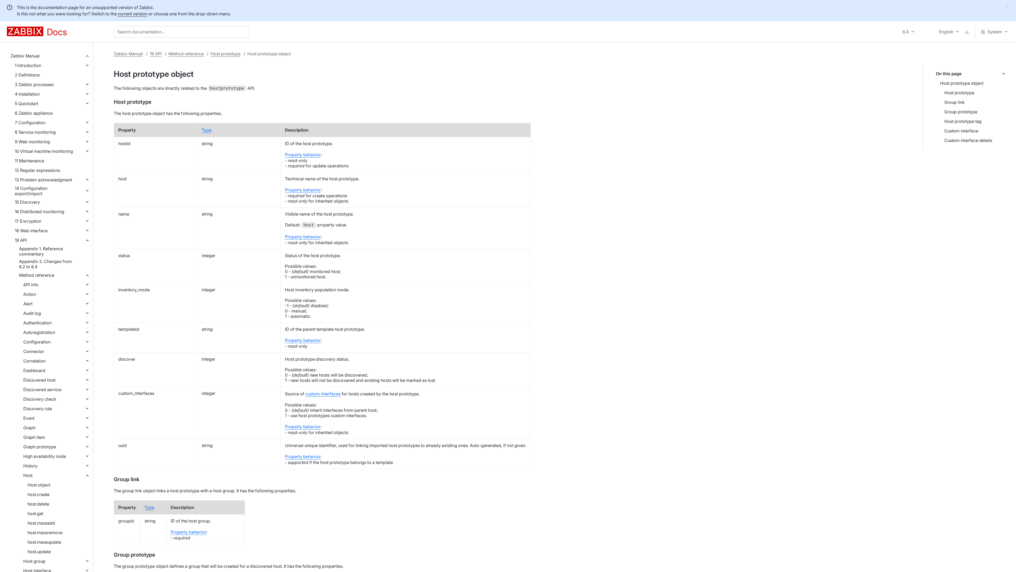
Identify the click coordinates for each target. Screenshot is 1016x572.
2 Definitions (27, 75)
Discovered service (42, 389)
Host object (39, 485)
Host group (34, 561)
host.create (38, 494)
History (30, 465)
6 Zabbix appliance (34, 113)
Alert (28, 303)
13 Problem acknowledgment (43, 179)
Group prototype (960, 111)
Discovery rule (37, 408)
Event (28, 418)
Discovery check (39, 399)
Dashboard (34, 370)
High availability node (44, 456)
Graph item (34, 437)
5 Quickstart (26, 103)
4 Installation (27, 94)
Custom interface (961, 130)
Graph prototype (39, 446)
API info (31, 284)
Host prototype (226, 53)
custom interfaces (323, 393)
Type (206, 130)
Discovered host (39, 380)
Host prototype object (961, 83)
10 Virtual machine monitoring (44, 151)
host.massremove (45, 532)
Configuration (37, 342)
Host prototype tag (963, 121)
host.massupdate (44, 542)
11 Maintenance (29, 160)
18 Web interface (31, 230)
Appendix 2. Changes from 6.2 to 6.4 (45, 264)
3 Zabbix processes (34, 84)
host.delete (38, 504)
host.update (39, 551)
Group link (954, 102)
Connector (33, 351)
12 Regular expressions (37, 170)
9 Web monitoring (32, 141)
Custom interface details (968, 140)
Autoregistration (39, 332)
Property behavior (303, 154)
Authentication (37, 322)
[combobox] (182, 32)
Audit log (32, 313)
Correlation (34, 361)
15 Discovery (27, 202)
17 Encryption (28, 221)
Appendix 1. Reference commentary (41, 251)
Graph (29, 427)
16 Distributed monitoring (39, 211)
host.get (35, 513)
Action (29, 294)
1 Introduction (28, 65)
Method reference (36, 275)
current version (132, 13)
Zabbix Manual (25, 56)
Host (28, 475)
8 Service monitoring (35, 132)
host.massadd (41, 523)
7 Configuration (30, 122)
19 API (21, 240)
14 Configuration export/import (31, 191)
